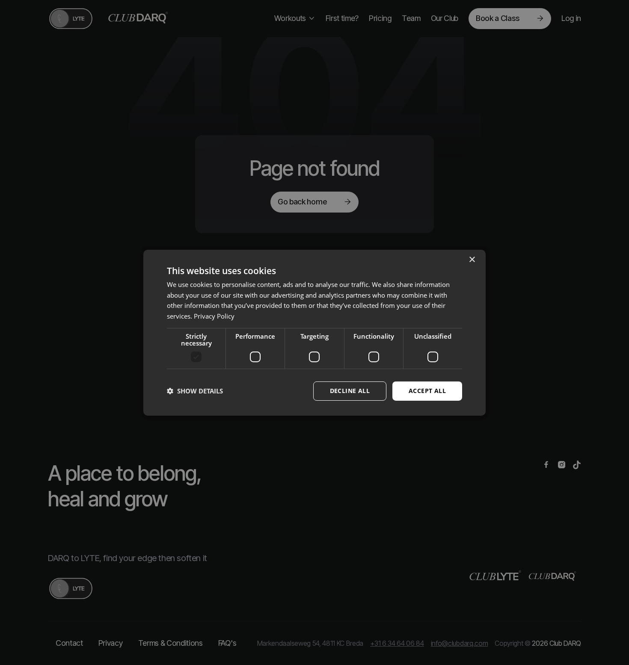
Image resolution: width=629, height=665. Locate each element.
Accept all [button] (427, 391)
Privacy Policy (214, 316)
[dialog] (314, 332)
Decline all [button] (350, 391)
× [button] (472, 259)
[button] (195, 391)
